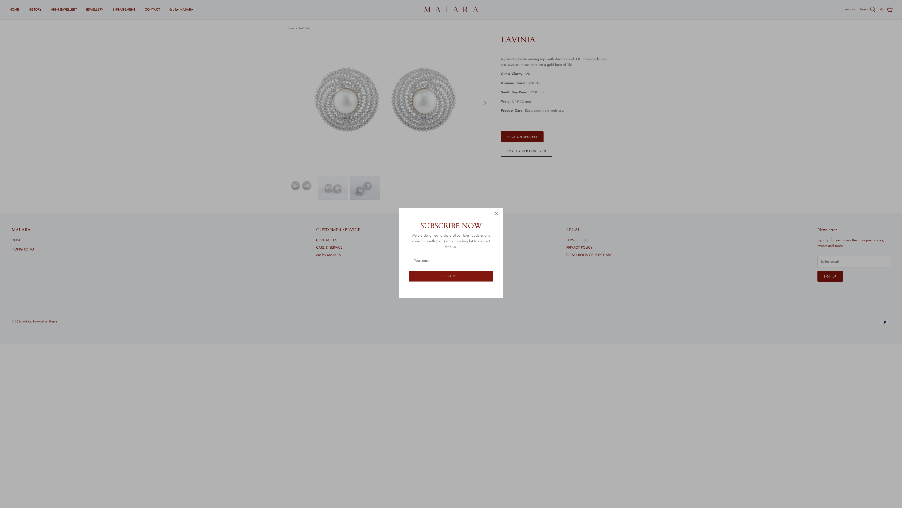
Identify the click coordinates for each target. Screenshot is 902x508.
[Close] (497, 213)
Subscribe (451, 276)
